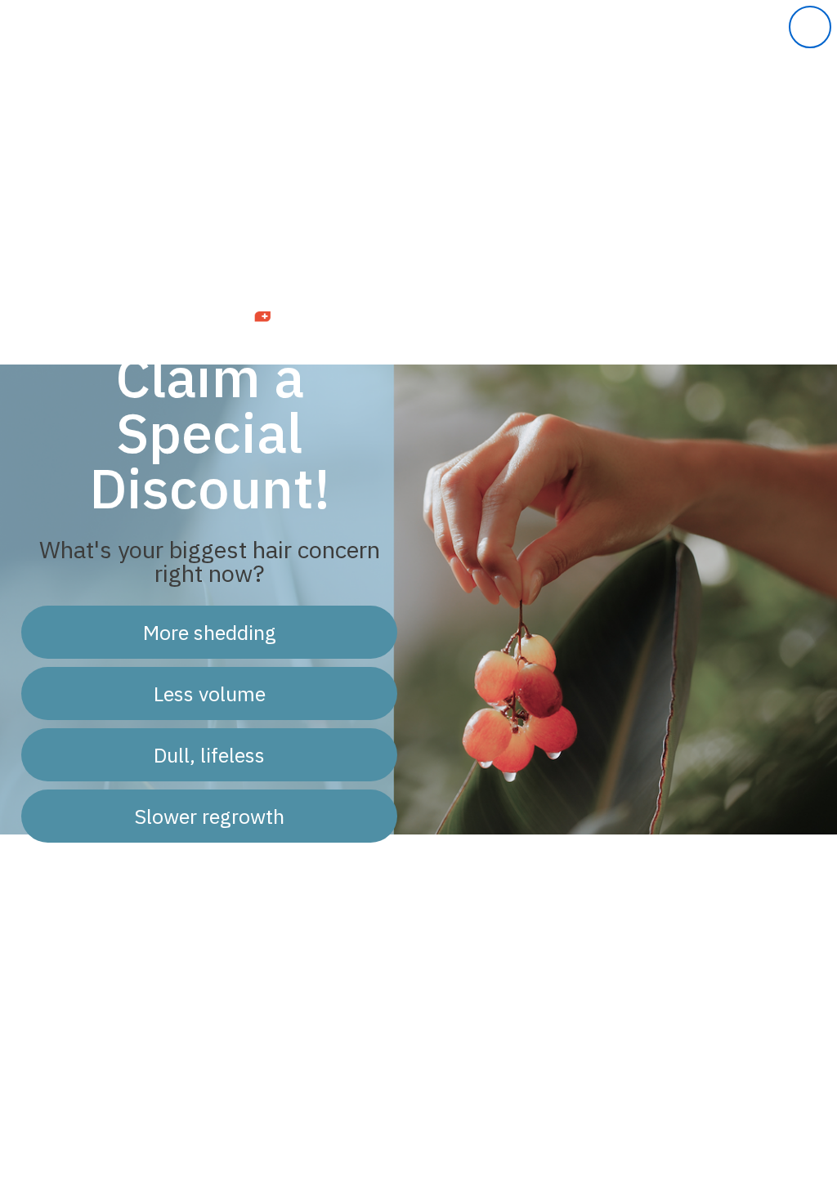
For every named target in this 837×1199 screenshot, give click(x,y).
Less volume (210, 693)
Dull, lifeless (209, 754)
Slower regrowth (209, 816)
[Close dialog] (810, 27)
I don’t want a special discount (209, 875)
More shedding (209, 632)
